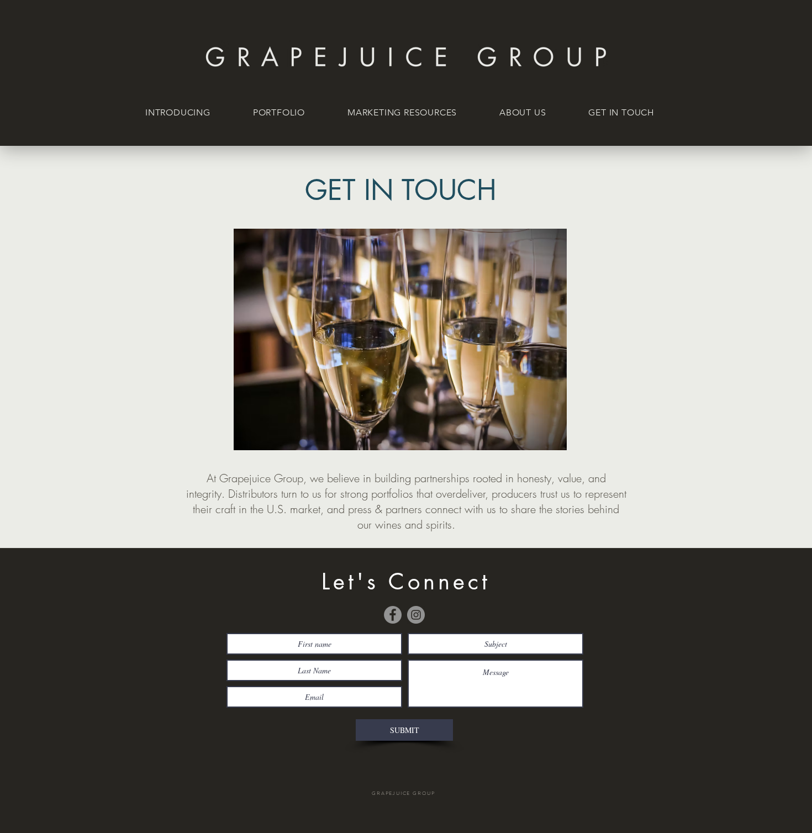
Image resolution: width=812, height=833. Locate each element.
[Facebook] (393, 615)
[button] (284, 112)
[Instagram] (416, 615)
